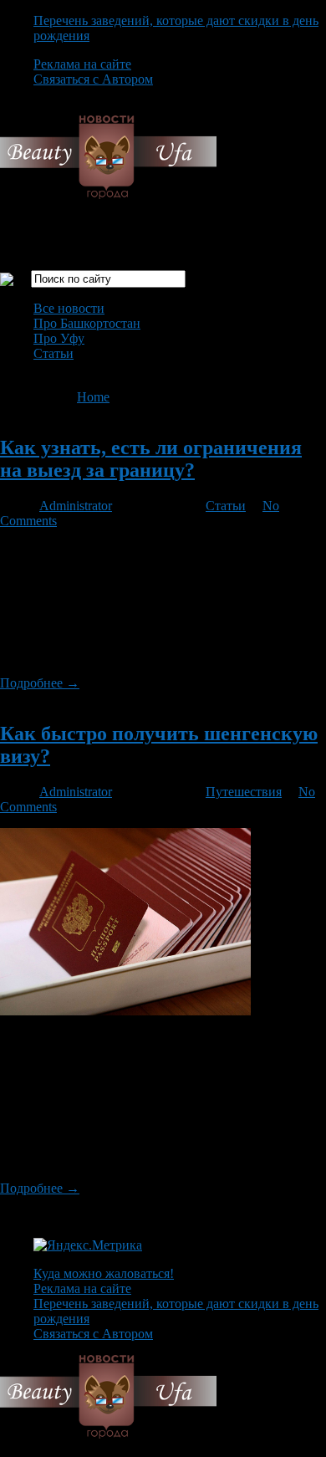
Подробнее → (39, 683)
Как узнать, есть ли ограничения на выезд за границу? (151, 459)
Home (93, 397)
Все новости (68, 308)
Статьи (53, 353)
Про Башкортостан (86, 323)
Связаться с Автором (93, 79)
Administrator (75, 505)
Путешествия (244, 792)
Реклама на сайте (82, 64)
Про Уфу (58, 338)
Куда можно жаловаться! (103, 1273)
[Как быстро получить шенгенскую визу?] (125, 1011)
